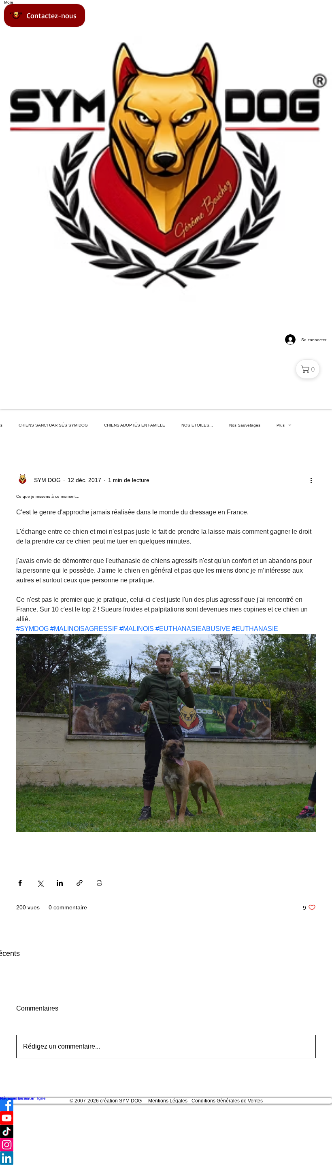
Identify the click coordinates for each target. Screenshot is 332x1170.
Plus (281, 425)
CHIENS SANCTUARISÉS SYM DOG (53, 425)
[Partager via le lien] (79, 883)
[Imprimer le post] (99, 883)
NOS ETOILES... (197, 425)
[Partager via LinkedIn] (60, 883)
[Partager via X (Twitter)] (40, 883)
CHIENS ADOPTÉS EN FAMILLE (134, 425)
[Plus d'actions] (311, 480)
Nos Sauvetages (244, 425)
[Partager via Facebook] (20, 883)
